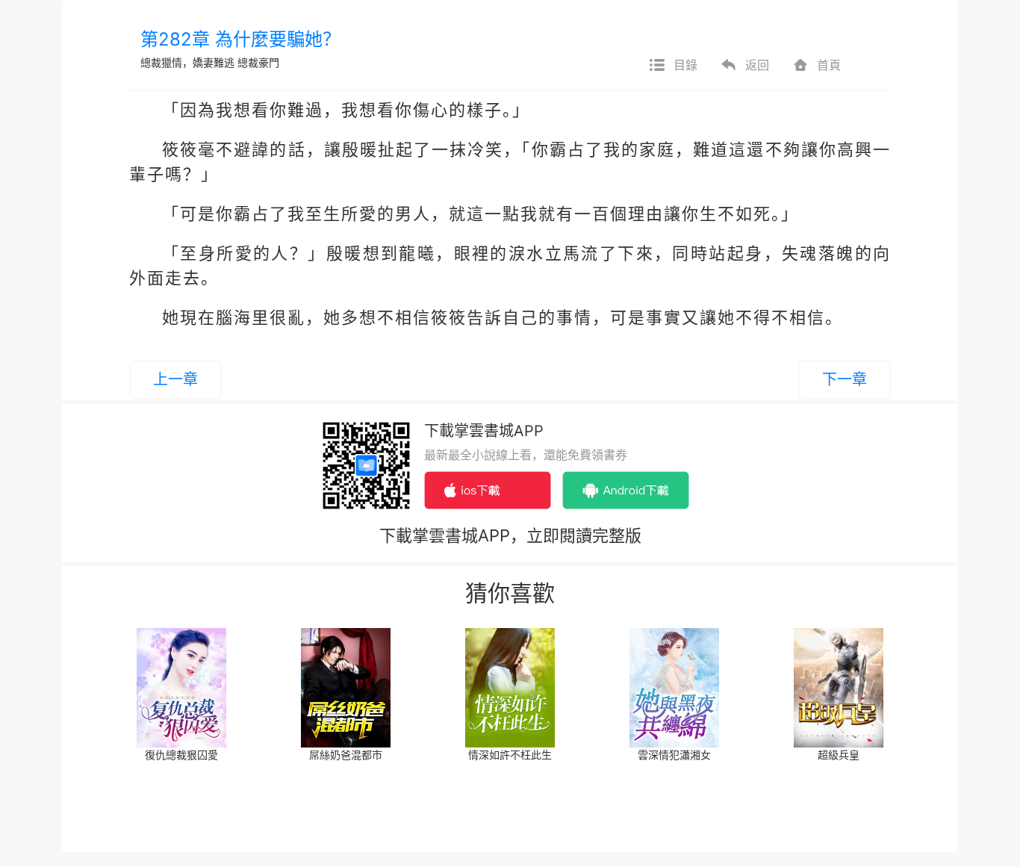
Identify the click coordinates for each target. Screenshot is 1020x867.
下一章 (844, 379)
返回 (757, 65)
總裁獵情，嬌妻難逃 (187, 62)
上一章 (175, 379)
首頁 (829, 65)
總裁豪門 (258, 62)
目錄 (685, 65)
